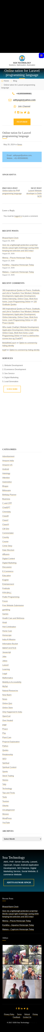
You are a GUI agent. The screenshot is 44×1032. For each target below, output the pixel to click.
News (19, 145)
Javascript (6, 652)
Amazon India (8, 461)
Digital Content (8, 559)
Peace (5, 729)
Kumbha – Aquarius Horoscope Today (18, 265)
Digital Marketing (9, 563)
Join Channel (24, 106)
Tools (4, 797)
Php (4, 733)
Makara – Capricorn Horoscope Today (18, 272)
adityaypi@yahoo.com (24, 100)
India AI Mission (8, 640)
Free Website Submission (13, 605)
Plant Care (6, 737)
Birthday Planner (9, 495)
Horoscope (6, 635)
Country (5, 537)
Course (5, 542)
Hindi (4, 622)
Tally (4, 784)
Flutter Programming (10, 597)
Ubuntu (5, 806)
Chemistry (6, 512)
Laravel (5, 665)
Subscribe (12, 389)
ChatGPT (6, 507)
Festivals (6, 588)
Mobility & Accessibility (11, 682)
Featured (22, 122)
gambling (6, 610)
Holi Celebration (9, 627)
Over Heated (7, 720)
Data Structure (8, 550)
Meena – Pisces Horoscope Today (16, 258)
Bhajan (5, 486)
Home (6, 81)
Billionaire (6, 490)
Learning (6, 669)
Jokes (4, 661)
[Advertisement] (22, 31)
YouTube (6, 823)
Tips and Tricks (8, 793)
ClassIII (5, 516)
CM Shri (5, 529)
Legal (4, 674)
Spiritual (5, 763)
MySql (5, 686)
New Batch (6, 695)
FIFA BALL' (7, 593)
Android (5, 469)
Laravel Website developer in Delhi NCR (34, 193)
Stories (5, 780)
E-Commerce (7, 571)
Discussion (7, 567)
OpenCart (6, 716)
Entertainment (8, 584)
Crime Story (7, 546)
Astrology (6, 473)
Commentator (8, 533)
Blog (15, 81)
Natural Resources (10, 691)
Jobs (4, 657)
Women (5, 814)
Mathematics (7, 678)
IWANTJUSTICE (9, 648)
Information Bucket (10, 644)
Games (5, 614)
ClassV (5, 520)
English (5, 580)
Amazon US (7, 465)
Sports (5, 772)
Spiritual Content (9, 767)
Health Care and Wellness (13, 618)
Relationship (7, 755)
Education (6, 576)
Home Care (7, 631)
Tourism (5, 801)
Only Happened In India (12, 712)
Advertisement (8, 456)
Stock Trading (8, 776)
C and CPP (7, 503)
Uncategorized (8, 810)
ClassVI (5, 525)
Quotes (5, 750)
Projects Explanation (11, 742)
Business (6, 499)
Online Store (7, 708)
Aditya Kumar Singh (19, 882)
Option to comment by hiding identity (24, 350)
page (4, 725)
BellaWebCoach (9, 343)
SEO (4, 759)
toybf (4, 350)
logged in (18, 216)
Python (5, 746)
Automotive (7, 482)
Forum (5, 601)
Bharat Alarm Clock (10, 238)
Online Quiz (7, 703)
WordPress (7, 818)
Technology (7, 789)
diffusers (5, 554)
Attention (6, 478)
